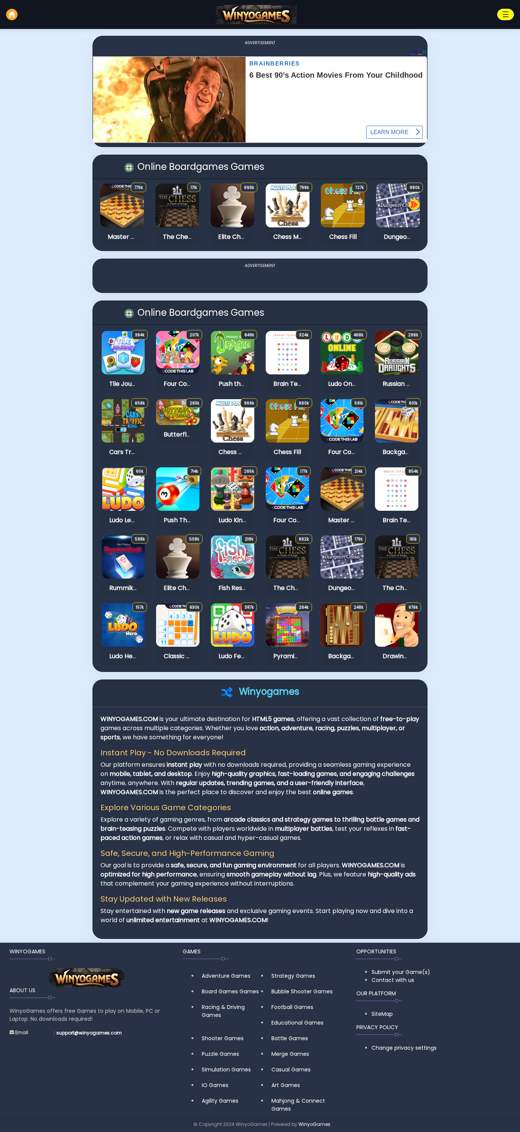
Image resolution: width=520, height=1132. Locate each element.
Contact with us (393, 980)
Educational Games (297, 1022)
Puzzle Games (220, 1054)
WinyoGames (314, 1124)
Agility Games (220, 1101)
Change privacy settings (404, 1048)
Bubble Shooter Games (302, 991)
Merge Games (290, 1054)
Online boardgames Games (199, 166)
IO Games (215, 1085)
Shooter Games (223, 1038)
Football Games (292, 1007)
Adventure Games (226, 976)
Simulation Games (226, 1069)
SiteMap (382, 1014)
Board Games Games (230, 991)
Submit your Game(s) (401, 972)
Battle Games (289, 1038)
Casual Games (291, 1069)
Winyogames (269, 691)
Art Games (285, 1085)
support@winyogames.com (89, 1033)
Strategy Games (293, 976)
